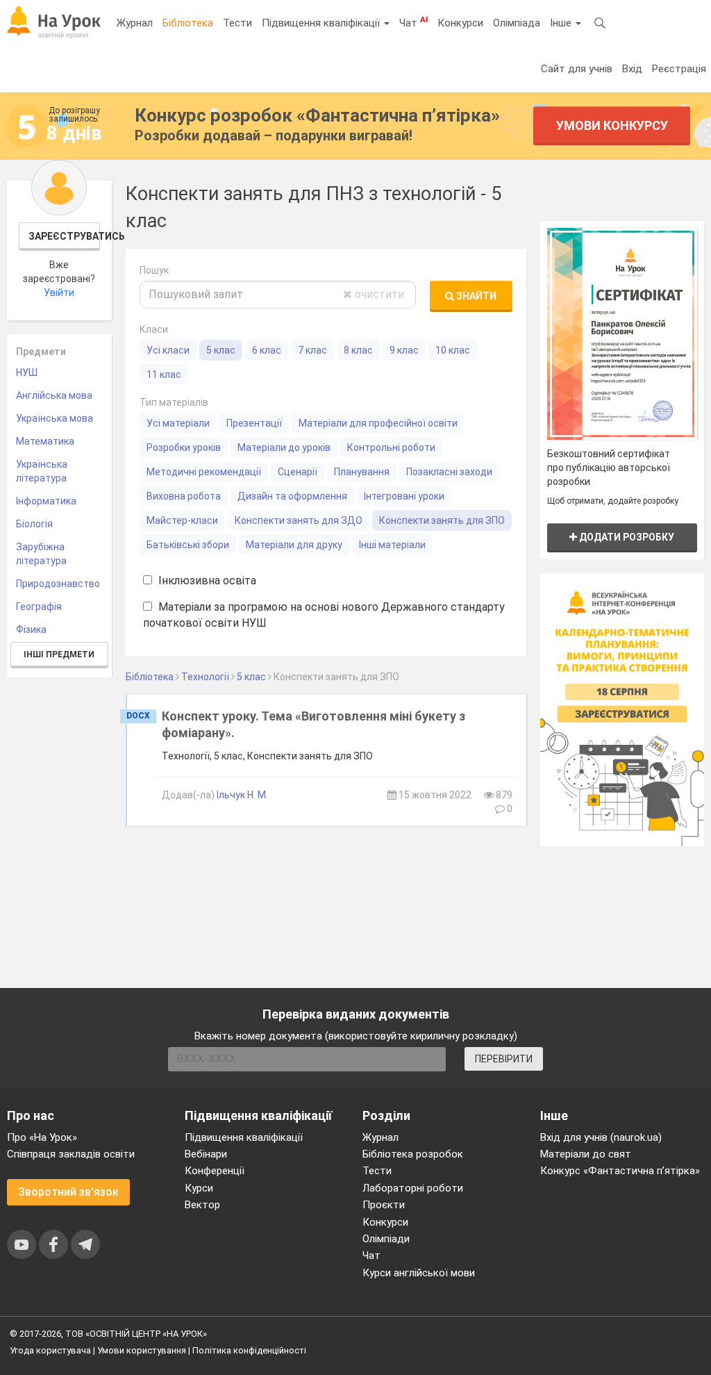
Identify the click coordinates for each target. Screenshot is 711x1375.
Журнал (135, 23)
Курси (199, 1188)
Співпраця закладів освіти (71, 1154)
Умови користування (141, 1350)
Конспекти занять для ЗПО (442, 520)
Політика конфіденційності (249, 1350)
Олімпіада (516, 23)
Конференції (214, 1170)
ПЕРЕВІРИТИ (504, 1058)
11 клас (164, 374)
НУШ (26, 372)
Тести (237, 23)
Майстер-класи (182, 520)
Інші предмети (59, 654)
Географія (39, 606)
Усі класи (168, 350)
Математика (45, 441)
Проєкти (383, 1205)
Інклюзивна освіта (206, 580)
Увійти (59, 292)
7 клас (312, 350)
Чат (413, 22)
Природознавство (58, 583)
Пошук (154, 270)
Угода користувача (50, 1350)
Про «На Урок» (42, 1137)
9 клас (404, 350)
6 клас (266, 350)
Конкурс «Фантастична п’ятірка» (620, 1170)
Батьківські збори (188, 544)
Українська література (41, 471)
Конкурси (460, 23)
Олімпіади (386, 1239)
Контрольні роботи (391, 447)
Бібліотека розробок (412, 1154)
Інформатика (46, 501)
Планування (362, 471)
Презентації (254, 423)
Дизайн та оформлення (292, 496)
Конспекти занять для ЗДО (298, 520)
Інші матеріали (392, 544)
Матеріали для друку (294, 544)
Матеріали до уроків (284, 447)
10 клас (452, 350)
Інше (562, 23)
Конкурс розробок (317, 115)
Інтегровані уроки (404, 496)
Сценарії (297, 471)
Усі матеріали (178, 423)
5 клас (220, 350)
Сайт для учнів (576, 69)
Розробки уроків (184, 447)
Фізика (31, 629)
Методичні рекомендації (204, 471)
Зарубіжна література (41, 553)
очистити (378, 294)
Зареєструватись (64, 236)
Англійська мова (54, 395)
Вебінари (206, 1154)
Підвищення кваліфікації (322, 23)
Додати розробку (625, 537)
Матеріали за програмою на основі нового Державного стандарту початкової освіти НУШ (324, 614)
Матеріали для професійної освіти (378, 423)
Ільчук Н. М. (242, 794)
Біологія (34, 523)
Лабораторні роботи (412, 1188)
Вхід (632, 69)
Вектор (202, 1205)
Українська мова (54, 418)
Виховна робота (184, 496)
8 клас (358, 350)
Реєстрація (679, 69)
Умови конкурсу (612, 125)
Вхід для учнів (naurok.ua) (601, 1137)
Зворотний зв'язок (68, 1192)
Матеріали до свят (585, 1154)
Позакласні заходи (449, 471)
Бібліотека (187, 23)
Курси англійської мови (418, 1273)
